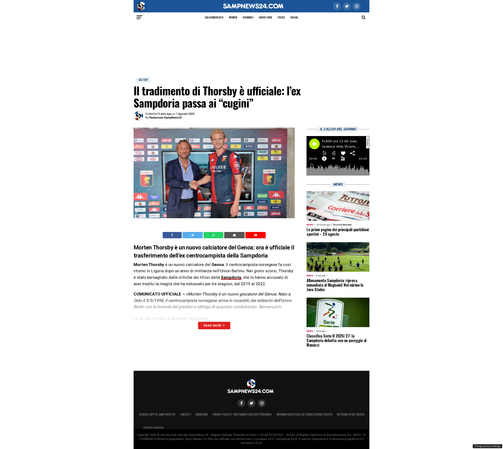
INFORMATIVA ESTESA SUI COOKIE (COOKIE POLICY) (304, 414)
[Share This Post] (214, 235)
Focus (281, 17)
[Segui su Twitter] (251, 403)
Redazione (202, 414)
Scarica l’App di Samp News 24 (157, 414)
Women (233, 17)
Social (294, 17)
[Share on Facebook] (173, 235)
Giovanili (248, 17)
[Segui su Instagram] (262, 403)
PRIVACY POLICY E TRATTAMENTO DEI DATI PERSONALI (242, 414)
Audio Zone (265, 17)
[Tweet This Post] (193, 235)
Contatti (185, 414)
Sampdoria (231, 277)
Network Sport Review (350, 414)
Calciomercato (214, 17)
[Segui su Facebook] (241, 403)
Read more (212, 325)
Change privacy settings (487, 446)
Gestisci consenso (153, 427)
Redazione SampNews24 (165, 117)
